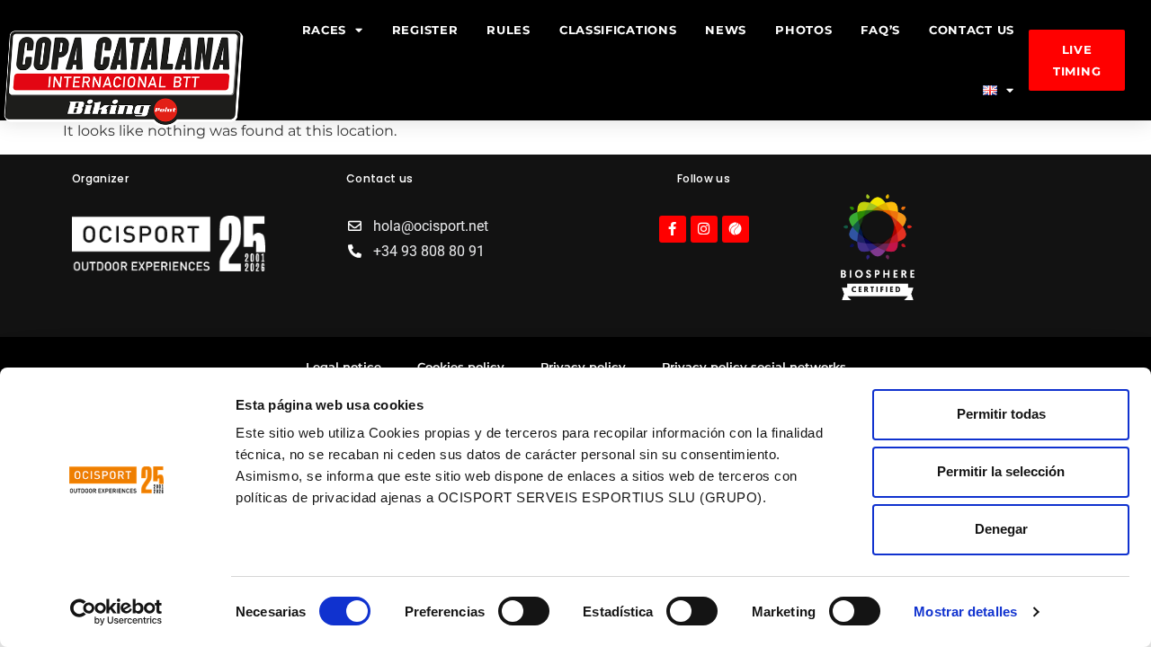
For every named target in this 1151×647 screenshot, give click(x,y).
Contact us (971, 29)
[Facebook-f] (672, 229)
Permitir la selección (1001, 471)
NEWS (725, 29)
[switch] (523, 611)
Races (324, 29)
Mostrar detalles (965, 611)
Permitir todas (1001, 413)
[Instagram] (704, 229)
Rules (508, 29)
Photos (803, 29)
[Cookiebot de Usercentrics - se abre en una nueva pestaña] (116, 611)
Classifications (618, 29)
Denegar (1001, 528)
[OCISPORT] (878, 295)
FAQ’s (880, 29)
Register (425, 29)
